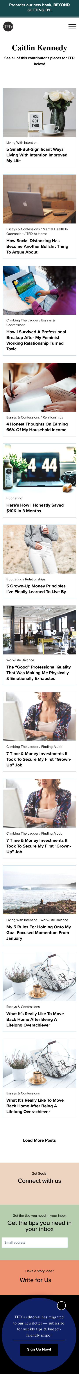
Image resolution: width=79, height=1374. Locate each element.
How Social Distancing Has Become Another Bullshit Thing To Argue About (37, 246)
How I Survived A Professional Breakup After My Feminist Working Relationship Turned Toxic (36, 340)
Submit (74, 1242)
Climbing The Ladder (22, 320)
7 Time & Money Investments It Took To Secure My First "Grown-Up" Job (38, 846)
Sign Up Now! (39, 1349)
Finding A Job (52, 747)
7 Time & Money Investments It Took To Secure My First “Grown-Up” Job (38, 759)
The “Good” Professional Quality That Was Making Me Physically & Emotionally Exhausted (38, 673)
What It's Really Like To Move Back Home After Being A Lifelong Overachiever (35, 1106)
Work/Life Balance (20, 660)
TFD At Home (36, 234)
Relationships (53, 417)
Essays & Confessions (23, 229)
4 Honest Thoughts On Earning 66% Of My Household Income (37, 427)
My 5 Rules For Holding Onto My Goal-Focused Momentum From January (38, 932)
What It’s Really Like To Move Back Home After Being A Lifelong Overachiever (35, 1019)
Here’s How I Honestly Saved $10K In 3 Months (35, 508)
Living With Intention (22, 142)
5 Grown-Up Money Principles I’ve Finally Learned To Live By (36, 588)
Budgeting (14, 498)
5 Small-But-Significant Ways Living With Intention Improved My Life (37, 155)
